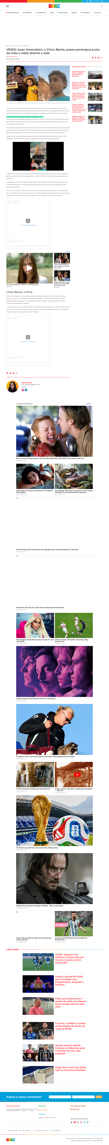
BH (53, 12)
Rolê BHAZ (28, 12)
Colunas (41, 1114)
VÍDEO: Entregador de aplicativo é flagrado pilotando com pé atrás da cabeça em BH (79, 119)
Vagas (40, 1117)
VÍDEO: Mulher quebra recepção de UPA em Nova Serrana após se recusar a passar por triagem (79, 96)
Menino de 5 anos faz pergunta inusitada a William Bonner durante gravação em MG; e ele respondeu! (79, 85)
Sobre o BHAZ (13, 1130)
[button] (92, 58)
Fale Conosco (26, 1130)
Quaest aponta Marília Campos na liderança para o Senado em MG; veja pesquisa (70, 1049)
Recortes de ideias (78, 1106)
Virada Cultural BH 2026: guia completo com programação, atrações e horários (69, 980)
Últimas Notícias (13, 12)
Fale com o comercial (41, 1130)
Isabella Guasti (13, 56)
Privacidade (56, 1130)
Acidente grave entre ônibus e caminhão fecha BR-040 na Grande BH (78, 74)
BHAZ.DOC (75, 1109)
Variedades (25, 46)
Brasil (75, 12)
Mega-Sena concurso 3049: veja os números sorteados (70, 1068)
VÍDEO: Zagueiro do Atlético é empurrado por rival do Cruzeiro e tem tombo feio (69, 958)
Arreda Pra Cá (41, 12)
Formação (45, 1117)
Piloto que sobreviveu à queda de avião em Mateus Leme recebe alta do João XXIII (70, 1002)
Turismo (98, 12)
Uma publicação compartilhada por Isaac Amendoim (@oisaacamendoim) (28, 246)
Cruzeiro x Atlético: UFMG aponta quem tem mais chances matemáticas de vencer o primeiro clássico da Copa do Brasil (79, 108)
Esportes (41, 1106)
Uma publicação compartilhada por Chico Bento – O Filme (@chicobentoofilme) (28, 362)
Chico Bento (14, 298)
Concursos (52, 1117)
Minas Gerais (63, 12)
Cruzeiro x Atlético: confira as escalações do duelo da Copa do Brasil (70, 1026)
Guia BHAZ (86, 12)
